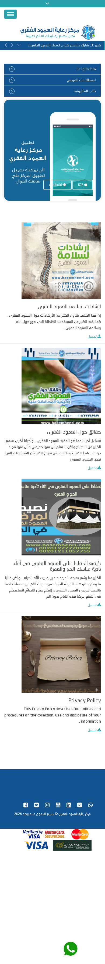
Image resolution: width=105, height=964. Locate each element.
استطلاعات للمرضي (81, 80)
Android (56, 185)
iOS (81, 185)
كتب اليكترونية (85, 91)
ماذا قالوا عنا (86, 69)
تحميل (92, 337)
